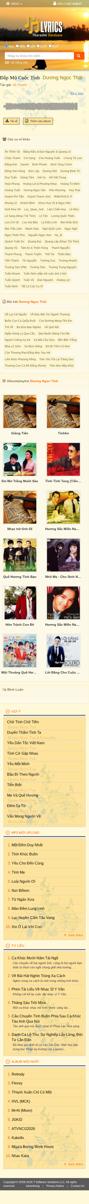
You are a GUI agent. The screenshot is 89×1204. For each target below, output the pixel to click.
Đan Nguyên (45, 280)
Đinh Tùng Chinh (61, 164)
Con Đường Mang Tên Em (55, 320)
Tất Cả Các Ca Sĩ (32, 286)
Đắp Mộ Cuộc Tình (20, 77)
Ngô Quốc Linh (51, 228)
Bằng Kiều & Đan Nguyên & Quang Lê (47, 151)
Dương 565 (50, 171)
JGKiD (17, 1120)
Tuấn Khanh (12, 273)
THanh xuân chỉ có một (32, 1092)
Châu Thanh (12, 158)
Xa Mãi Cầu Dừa (44, 340)
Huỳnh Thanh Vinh (39, 196)
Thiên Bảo (64, 254)
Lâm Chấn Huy (56, 209)
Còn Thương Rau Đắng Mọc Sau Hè (27, 352)
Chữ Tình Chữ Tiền (23, 722)
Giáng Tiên (19, 433)
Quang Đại (34, 241)
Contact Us (77, 1186)
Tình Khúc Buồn (25, 854)
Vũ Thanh (20, 85)
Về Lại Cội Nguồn (16, 314)
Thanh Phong (13, 254)
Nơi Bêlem (20, 891)
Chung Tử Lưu (73, 158)
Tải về (14, 121)
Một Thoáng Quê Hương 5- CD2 (19, 672)
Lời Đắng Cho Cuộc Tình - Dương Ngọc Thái (63, 672)
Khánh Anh (48, 738)
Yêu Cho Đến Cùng (28, 863)
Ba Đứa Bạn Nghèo (29, 327)
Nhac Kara (20, 1156)
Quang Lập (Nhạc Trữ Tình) (62, 241)
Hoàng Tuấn (12, 190)
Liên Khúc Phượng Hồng (20, 359)
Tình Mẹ (18, 872)
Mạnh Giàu (32, 228)
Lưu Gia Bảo (30, 222)
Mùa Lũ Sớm (13, 346)
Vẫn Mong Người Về (24, 816)
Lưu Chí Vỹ (12, 222)
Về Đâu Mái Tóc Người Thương (50, 314)
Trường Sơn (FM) (15, 267)
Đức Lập (34, 171)
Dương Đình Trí (70, 171)
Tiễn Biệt (14, 785)
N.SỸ (55, 46)
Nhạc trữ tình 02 (19, 529)
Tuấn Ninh (11, 286)
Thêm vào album (40, 121)
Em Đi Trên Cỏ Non (58, 346)
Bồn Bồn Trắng (67, 340)
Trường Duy (47, 260)
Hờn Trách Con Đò (19, 624)
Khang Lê (11, 203)
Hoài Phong (12, 183)
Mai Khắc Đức (69, 222)
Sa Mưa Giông (33, 346)
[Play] (8, 93)
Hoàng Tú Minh (70, 183)
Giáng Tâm (27, 177)
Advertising (33, 1186)
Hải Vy (41, 177)
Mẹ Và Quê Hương (22, 795)
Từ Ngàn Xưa (23, 899)
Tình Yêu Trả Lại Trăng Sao (56, 359)
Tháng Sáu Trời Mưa (29, 1003)
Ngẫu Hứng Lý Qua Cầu (20, 333)
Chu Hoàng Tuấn (49, 158)
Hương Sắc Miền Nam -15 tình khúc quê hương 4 (63, 529)
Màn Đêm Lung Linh (28, 909)
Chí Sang (29, 158)
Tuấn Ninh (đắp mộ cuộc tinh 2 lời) (45, 273)
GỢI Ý (16, 711)
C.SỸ (43, 46)
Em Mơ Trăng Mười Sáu (20, 481)
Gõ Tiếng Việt (19, 62)
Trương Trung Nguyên (62, 267)
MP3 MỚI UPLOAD (25, 832)
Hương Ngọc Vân (35, 190)
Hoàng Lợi (63, 280)
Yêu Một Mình (18, 764)
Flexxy (17, 1083)
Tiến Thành (12, 260)
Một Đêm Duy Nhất (27, 845)
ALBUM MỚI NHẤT (25, 1061)
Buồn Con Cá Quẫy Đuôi (20, 320)
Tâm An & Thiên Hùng (34, 248)
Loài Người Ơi (23, 881)
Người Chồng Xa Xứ (17, 340)
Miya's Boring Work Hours (33, 1147)
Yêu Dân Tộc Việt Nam (25, 743)
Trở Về (9, 327)
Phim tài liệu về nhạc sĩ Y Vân (38, 989)
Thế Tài (49, 254)
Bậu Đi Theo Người (23, 774)
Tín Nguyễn (29, 260)
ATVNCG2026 (23, 1129)
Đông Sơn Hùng (15, 171)
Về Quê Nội (51, 327)
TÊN (22, 46)
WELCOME (70, 3)
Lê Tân (43, 216)
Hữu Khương (57, 190)
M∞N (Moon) (22, 1110)
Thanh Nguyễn (60, 248)
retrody (18, 1074)
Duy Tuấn (11, 177)
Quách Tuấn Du (14, 241)
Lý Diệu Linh (49, 222)
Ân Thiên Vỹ (12, 151)
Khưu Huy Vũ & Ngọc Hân (54, 203)
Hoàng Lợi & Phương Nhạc (40, 183)
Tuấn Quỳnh (12, 280)
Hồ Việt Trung (57, 177)
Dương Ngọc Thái (62, 77)
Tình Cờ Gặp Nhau (22, 753)
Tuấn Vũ (29, 280)
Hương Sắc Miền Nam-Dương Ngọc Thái (63, 624)
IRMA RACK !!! (63, 196)
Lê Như (74, 209)
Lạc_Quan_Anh (34, 209)
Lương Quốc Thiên (63, 216)
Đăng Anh (11, 164)
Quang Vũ (11, 248)
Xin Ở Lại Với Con (27, 927)
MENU (15, 3)
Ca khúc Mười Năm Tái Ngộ (35, 958)
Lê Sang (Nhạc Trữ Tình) (20, 216)
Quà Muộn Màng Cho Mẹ (54, 333)
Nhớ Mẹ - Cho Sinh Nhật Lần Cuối (63, 577)
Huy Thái (74, 190)
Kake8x (18, 1138)
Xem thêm (75, 935)
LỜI (32, 46)
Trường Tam (37, 267)
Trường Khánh (68, 260)
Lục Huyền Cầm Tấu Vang (33, 918)
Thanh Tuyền (33, 254)
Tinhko (63, 433)
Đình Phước (39, 164)
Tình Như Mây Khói (61, 365)
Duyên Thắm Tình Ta (24, 732)
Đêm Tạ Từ (16, 806)
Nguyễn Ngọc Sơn (39, 235)
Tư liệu (17, 945)
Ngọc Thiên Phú (15, 235)
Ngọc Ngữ (71, 228)
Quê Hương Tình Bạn (20, 577)
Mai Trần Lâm (13, 228)
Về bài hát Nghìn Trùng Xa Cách (38, 976)
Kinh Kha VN (13, 209)
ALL (11, 46)
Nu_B (58, 235)
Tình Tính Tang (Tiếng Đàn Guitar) (63, 481)
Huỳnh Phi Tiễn (14, 196)
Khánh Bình (27, 203)
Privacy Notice (55, 1186)
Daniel (25, 164)
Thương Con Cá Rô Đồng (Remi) (25, 365)
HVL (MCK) (21, 1101)
